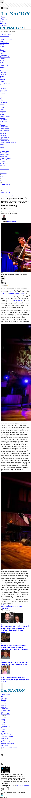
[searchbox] (15, 31)
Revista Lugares (4, 154)
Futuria (2, 50)
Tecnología (3, 111)
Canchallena (3, 102)
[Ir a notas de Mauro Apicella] (15, 218)
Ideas (1, 146)
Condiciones (19, 785)
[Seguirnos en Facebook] (2, 751)
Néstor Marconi (18, 300)
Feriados (2, 114)
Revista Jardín (3, 160)
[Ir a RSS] (2, 764)
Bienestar (2, 79)
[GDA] (5, 790)
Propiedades (3, 55)
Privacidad (26, 785)
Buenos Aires (3, 71)
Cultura (2, 76)
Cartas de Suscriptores (6, 92)
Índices (2, 60)
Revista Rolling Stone (5, 158)
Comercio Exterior (5, 57)
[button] (15, 110)
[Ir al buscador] (2, 10)
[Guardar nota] (2, 277)
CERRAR (2, 1)
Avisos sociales (4, 139)
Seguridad (3, 72)
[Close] (2, 684)
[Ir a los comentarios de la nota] (4, 277)
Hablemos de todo (5, 83)
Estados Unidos (4, 65)
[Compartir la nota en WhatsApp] (4, 279)
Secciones (4, 19)
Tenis (1, 100)
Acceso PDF (3, 133)
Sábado (2, 144)
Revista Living (3, 156)
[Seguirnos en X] (2, 755)
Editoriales (3, 88)
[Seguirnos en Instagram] (2, 760)
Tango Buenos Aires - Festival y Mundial (13, 293)
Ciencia (2, 81)
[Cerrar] (24, 28)
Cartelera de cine (4, 126)
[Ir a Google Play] (5, 769)
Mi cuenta (4, 26)
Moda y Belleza (4, 120)
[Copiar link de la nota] (2, 281)
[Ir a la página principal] (15, 15)
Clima (1, 41)
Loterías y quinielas (5, 116)
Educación (3, 74)
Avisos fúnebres (4, 137)
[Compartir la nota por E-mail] (5, 283)
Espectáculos (12, 196)
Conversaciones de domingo (8, 142)
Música (18, 196)
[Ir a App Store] (5, 773)
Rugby (1, 99)
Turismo (2, 109)
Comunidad (3, 78)
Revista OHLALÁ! (4, 151)
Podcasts (2, 118)
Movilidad (2, 58)
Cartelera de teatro (5, 128)
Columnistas (3, 90)
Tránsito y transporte (6, 39)
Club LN (4, 23)
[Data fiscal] (2, 795)
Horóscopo (3, 113)
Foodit (3, 21)
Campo (2, 53)
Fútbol (1, 97)
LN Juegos (2, 107)
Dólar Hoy (2, 51)
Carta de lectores (4, 140)
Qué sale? (2, 125)
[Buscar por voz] (28, 31)
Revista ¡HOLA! (4, 153)
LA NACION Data (4, 43)
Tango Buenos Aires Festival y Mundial (11, 606)
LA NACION (4, 196)
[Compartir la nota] (2, 279)
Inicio (3, 17)
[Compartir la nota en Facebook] (2, 283)
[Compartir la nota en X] (4, 283)
